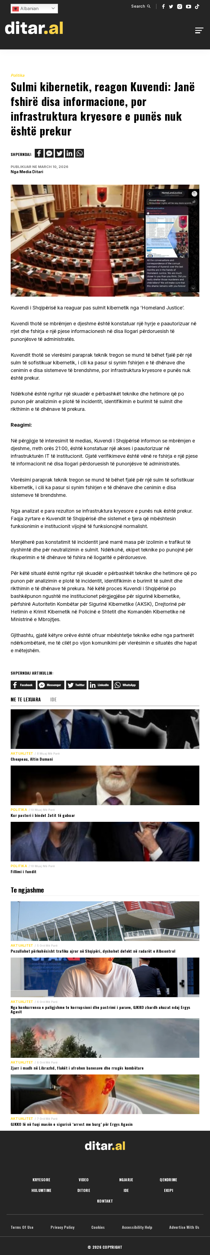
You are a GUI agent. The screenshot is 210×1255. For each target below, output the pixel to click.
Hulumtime (41, 1190)
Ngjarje (126, 1179)
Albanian (29, 8)
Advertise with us (184, 1227)
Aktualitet (22, 753)
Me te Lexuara (26, 699)
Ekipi (168, 1190)
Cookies (98, 1227)
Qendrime (168, 1179)
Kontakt (105, 1201)
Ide (53, 699)
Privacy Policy (62, 1227)
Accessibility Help (137, 1227)
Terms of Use (22, 1227)
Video (84, 1179)
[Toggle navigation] (201, 30)
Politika (17, 75)
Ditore (83, 1190)
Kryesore (41, 1179)
